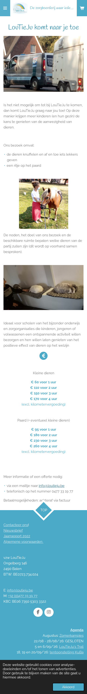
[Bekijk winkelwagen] (82, 8)
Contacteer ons (15, 525)
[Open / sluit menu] (5, 8)
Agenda (77, 630)
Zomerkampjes (71, 635)
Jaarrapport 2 (13, 536)
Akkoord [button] (68, 687)
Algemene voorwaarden (23, 542)
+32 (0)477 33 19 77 (22, 596)
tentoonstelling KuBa (67, 652)
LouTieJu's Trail (71, 647)
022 (27, 536)
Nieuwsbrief (13, 530)
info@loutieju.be (51, 486)
